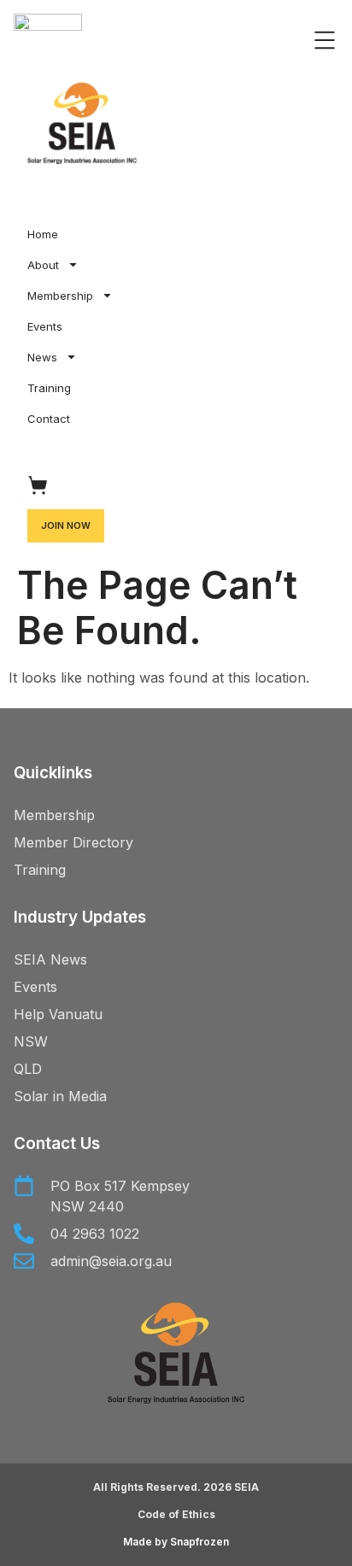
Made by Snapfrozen (176, 1541)
